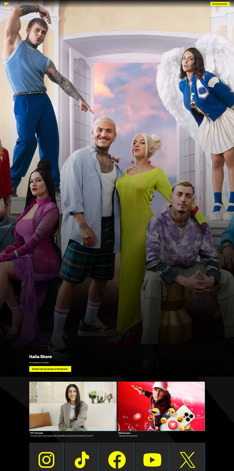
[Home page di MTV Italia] (6, 3)
